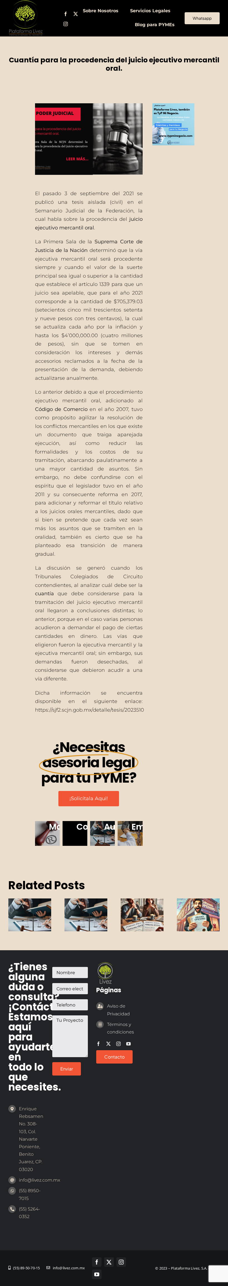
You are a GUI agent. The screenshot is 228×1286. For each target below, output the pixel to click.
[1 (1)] (173, 106)
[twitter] (75, 14)
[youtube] (128, 1044)
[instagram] (65, 24)
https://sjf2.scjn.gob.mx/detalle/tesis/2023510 (89, 710)
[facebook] (65, 14)
